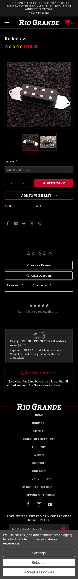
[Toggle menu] (11, 22)
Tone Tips (39, 447)
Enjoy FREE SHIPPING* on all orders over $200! (38, 343)
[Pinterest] (40, 223)
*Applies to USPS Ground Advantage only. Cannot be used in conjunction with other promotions (35, 354)
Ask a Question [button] (41, 276)
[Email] (16, 223)
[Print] (24, 223)
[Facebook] (8, 223)
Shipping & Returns (39, 495)
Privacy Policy (38, 479)
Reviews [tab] (12, 285)
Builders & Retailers (39, 439)
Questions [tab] (39, 285)
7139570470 (43, 13)
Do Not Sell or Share (39, 487)
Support (39, 463)
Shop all (39, 423)
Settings (39, 553)
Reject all (39, 562)
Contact (39, 471)
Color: (11, 162)
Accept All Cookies (39, 572)
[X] (32, 223)
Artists (39, 431)
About (39, 455)
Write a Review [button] (41, 265)
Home (39, 415)
